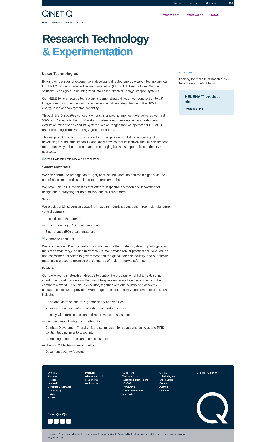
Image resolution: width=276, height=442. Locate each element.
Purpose (52, 379)
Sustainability (54, 390)
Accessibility (124, 434)
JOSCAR (126, 383)
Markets (56, 22)
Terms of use (90, 434)
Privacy (51, 434)
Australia (163, 387)
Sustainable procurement (135, 379)
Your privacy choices (69, 434)
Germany (164, 390)
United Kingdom (167, 376)
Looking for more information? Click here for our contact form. (204, 81)
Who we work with (94, 376)
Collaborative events (132, 390)
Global (163, 372)
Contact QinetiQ (207, 372)
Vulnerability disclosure (175, 434)
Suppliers (128, 372)
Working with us (130, 376)
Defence (67, 22)
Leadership (53, 383)
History (51, 394)
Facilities (52, 397)
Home (45, 22)
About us (52, 376)
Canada (163, 383)
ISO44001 (127, 394)
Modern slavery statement (147, 434)
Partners (90, 372)
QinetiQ (52, 372)
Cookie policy (107, 434)
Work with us (91, 383)
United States (166, 379)
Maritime (79, 22)
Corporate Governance (59, 387)
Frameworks (91, 379)
